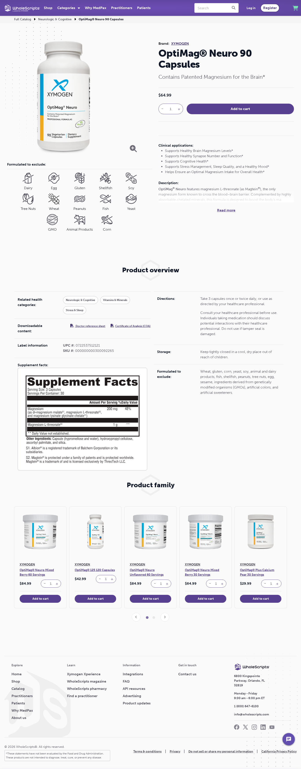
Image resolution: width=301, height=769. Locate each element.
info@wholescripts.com (251, 714)
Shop (48, 8)
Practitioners (121, 8)
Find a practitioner (82, 696)
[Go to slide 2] (153, 617)
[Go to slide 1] (147, 617)
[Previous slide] (136, 617)
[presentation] (234, 8)
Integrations (133, 674)
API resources (134, 689)
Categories (66, 8)
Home (16, 674)
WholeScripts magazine (86, 681)
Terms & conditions (147, 751)
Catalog (18, 689)
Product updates (136, 703)
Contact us (187, 674)
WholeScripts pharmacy (87, 689)
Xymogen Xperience (83, 674)
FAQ (126, 681)
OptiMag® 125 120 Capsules (95, 570)
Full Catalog (22, 19)
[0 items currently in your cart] (295, 8)
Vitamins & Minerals (115, 300)
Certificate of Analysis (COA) (132, 326)
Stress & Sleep (74, 310)
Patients (143, 8)
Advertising (132, 696)
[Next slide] (164, 617)
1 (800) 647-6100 (246, 706)
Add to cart (240, 109)
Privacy (175, 751)
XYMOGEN (180, 43)
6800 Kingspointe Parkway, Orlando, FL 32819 (249, 680)
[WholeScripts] (22, 8)
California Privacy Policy (279, 751)
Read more (226, 210)
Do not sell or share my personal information (220, 751)
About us (18, 718)
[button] (44, 583)
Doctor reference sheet (90, 326)
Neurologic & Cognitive (55, 19)
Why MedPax (95, 8)
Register (270, 8)
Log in (251, 8)
